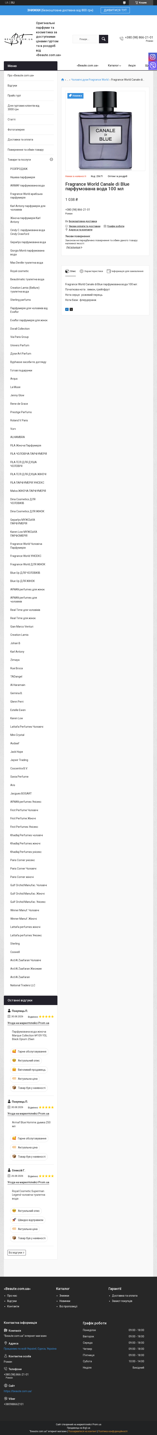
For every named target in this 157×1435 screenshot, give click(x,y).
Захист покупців (122, 1301)
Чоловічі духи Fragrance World (90, 79)
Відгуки (12, 85)
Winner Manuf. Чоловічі (24, 910)
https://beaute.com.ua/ (18, 1391)
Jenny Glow (17, 395)
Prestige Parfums (21, 412)
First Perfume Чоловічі (24, 810)
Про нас (12, 1295)
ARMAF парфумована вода (27, 185)
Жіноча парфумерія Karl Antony (25, 220)
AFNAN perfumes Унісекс (25, 801)
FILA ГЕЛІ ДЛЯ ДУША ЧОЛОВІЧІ (23, 464)
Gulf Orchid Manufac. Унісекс (28, 901)
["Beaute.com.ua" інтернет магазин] (18, 39)
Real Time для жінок (23, 618)
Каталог (113, 65)
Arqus (14, 378)
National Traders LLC (22, 985)
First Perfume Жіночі (23, 818)
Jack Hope (16, 751)
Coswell (15, 952)
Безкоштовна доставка (83, 221)
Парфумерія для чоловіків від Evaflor (29, 310)
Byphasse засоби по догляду (28, 362)
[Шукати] (103, 39)
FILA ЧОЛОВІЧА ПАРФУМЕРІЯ (28, 453)
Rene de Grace (19, 403)
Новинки (65, 1301)
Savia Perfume (19, 776)
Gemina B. (16, 693)
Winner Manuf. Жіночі (23, 918)
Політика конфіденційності (113, 1431)
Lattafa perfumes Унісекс (26, 935)
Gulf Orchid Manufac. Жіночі (27, 893)
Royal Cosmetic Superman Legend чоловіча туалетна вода (28, 1195)
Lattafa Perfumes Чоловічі (26, 726)
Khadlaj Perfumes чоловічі (26, 835)
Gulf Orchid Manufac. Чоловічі (28, 885)
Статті (12, 119)
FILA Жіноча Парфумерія (25, 445)
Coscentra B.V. (19, 768)
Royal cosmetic (19, 271)
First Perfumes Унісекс (24, 826)
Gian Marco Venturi (21, 626)
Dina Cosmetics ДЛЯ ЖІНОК (27, 511)
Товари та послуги (19, 159)
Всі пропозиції (68, 1306)
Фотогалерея (16, 129)
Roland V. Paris (19, 420)
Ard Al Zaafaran (20, 977)
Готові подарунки (21, 370)
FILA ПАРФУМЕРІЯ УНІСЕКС (27, 482)
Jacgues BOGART (21, 793)
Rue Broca (16, 668)
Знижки (64, 1295)
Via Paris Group (19, 336)
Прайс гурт (14, 95)
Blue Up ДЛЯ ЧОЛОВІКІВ (25, 572)
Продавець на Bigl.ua (78, 1428)
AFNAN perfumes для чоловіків (23, 599)
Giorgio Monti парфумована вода (27, 252)
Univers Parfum (19, 345)
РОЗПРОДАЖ (19, 168)
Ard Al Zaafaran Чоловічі (25, 960)
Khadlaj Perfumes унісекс (26, 851)
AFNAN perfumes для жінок (27, 589)
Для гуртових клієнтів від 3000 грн (23, 107)
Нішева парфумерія (22, 177)
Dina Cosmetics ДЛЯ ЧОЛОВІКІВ (22, 501)
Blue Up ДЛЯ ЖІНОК (22, 581)
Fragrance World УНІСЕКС (25, 555)
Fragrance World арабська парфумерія (26, 195)
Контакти (13, 1306)
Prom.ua (96, 1424)
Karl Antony (17, 651)
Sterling (15, 943)
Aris (12, 785)
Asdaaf (14, 743)
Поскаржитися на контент (82, 1431)
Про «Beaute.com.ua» (21, 75)
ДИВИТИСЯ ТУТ (115, 10)
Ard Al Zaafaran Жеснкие (26, 968)
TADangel (16, 676)
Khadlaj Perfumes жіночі (25, 843)
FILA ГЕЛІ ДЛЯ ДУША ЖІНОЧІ (28, 474)
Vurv (13, 428)
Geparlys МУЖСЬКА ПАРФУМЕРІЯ (22, 521)
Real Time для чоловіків (25, 609)
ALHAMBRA (17, 437)
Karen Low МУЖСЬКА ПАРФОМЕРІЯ (23, 533)
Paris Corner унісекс (22, 860)
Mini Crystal (17, 734)
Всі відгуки (15, 1252)
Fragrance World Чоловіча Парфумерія (26, 545)
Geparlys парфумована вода (28, 242)
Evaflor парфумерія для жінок (28, 320)
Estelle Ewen (18, 710)
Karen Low (16, 718)
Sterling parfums (20, 299)
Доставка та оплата (20, 139)
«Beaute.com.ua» (87, 65)
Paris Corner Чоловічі (23, 868)
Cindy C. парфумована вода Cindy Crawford (27, 232)
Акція (132, 65)
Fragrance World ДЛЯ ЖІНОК (27, 564)
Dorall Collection (20, 328)
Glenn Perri (17, 701)
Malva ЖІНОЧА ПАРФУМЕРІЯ (28, 490)
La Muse (15, 387)
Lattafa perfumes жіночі (25, 926)
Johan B (15, 643)
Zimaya (15, 659)
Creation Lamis (19, 634)
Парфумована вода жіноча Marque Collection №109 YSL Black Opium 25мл (29, 1035)
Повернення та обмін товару (26, 149)
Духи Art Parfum (20, 353)
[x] (71, 309)
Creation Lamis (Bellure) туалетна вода (24, 289)
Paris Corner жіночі (22, 876)
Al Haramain (17, 684)
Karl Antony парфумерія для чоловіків (27, 207)
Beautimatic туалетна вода (27, 279)
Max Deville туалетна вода (26, 262)
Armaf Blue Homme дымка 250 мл (31, 1124)
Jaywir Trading (19, 760)
